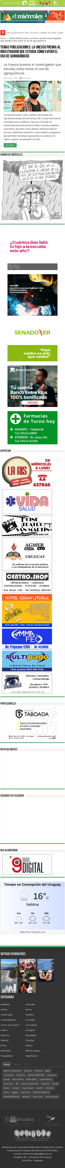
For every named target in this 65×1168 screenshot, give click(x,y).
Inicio (3, 38)
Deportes (5, 1035)
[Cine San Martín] (27, 525)
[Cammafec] (27, 639)
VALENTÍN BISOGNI (11, 1097)
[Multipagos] (27, 661)
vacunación (51, 1075)
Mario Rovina (17, 1079)
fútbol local (37, 1097)
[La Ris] (27, 471)
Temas (6, 1064)
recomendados (46, 1079)
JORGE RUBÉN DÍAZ (36, 1075)
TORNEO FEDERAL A (41, 1092)
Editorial (4, 1040)
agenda (7, 1079)
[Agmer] (27, 554)
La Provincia (31, 1025)
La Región (30, 1030)
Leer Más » (10, 145)
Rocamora (21, 1075)
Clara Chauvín (28, 1088)
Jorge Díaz (45, 1084)
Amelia (4, 1009)
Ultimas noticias (33, 1050)
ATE (17, 1084)
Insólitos (30, 1014)
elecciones (25, 1092)
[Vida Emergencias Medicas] (27, 501)
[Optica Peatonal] (27, 683)
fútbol (6, 1092)
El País (3, 1045)
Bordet (55, 1084)
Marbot (7, 1088)
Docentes (50, 1088)
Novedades (31, 1035)
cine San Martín (51, 1097)
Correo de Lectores (10, 1025)
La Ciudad (30, 1020)
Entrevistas (6, 1050)
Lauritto (39, 1088)
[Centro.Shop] (27, 582)
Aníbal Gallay (31, 1079)
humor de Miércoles (29, 1084)
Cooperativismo (8, 1020)
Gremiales (30, 1004)
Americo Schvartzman (12, 1071)
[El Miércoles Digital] (32, 16)
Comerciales (6, 1014)
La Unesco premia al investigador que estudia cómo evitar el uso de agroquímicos (32, 69)
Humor (29, 1009)
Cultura (4, 1030)
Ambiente (26, 78)
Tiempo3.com (38, 932)
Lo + (27, 1064)
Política (29, 1045)
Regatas (15, 1092)
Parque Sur (8, 1084)
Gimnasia (28, 1071)
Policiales (30, 1040)
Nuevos (17, 1064)
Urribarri (16, 1088)
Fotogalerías (7, 1056)
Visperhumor (32, 1056)
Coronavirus (9, 1075)
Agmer (47, 1071)
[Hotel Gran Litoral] (27, 610)
